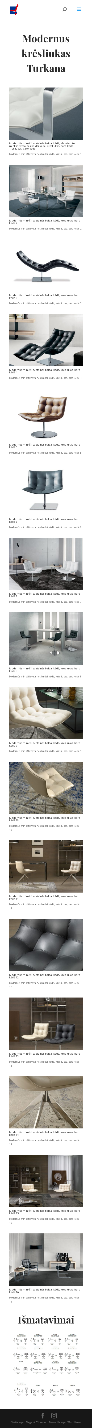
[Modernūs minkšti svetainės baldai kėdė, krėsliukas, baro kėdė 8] (46, 663)
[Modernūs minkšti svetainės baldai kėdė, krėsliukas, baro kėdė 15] (46, 1206)
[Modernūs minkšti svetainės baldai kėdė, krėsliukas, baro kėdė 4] (46, 365)
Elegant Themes (35, 1422)
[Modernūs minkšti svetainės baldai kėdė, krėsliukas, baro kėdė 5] (46, 440)
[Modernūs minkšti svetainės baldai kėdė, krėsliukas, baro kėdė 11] (46, 891)
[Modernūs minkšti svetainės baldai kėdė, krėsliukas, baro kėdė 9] (46, 738)
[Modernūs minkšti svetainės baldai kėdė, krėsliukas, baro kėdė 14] (46, 1127)
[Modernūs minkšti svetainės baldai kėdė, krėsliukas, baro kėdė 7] (46, 589)
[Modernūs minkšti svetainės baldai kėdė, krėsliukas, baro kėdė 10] (46, 813)
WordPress (74, 1422)
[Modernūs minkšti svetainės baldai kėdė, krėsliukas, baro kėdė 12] (46, 970)
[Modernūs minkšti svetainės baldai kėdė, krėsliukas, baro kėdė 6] (46, 514)
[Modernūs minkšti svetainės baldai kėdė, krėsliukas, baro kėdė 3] (46, 290)
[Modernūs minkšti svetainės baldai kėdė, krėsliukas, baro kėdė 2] (46, 215)
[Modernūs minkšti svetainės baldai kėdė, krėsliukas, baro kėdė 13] (46, 1049)
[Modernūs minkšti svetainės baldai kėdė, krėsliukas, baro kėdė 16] (46, 1284)
